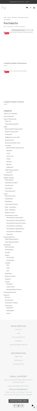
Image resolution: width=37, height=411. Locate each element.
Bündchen (9, 150)
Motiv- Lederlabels (10, 207)
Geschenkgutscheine (10, 292)
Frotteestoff (8, 134)
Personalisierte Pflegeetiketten (15, 228)
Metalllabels (8, 201)
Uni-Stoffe (8, 145)
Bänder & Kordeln (10, 276)
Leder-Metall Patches (11, 204)
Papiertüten (9, 307)
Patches (7, 282)
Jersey (8, 153)
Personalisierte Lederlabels (14, 226)
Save (7, 33)
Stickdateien (8, 188)
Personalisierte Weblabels (14, 231)
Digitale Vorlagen (9, 177)
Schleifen (8, 263)
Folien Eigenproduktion (11, 124)
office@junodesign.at (18, 389)
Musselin (8, 161)
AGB (18, 333)
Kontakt (18, 329)
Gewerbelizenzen (10, 191)
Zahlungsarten (18, 337)
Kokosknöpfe (10, 260)
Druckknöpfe (10, 257)
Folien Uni (8, 121)
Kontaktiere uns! (18, 401)
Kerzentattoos (9, 300)
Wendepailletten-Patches (13, 289)
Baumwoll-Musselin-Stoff (12, 143)
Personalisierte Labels (11, 215)
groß (7, 270)
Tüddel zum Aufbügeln (10, 113)
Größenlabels (9, 198)
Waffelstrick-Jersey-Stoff (12, 137)
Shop (9, 17)
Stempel (7, 252)
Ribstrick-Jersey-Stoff (11, 131)
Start (5, 17)
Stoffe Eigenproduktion (11, 170)
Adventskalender (9, 116)
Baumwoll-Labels (10, 196)
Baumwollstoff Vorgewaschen (14, 129)
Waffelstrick (9, 167)
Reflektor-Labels (10, 212)
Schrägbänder (9, 249)
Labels (6, 194)
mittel (8, 268)
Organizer (8, 279)
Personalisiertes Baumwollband (15, 220)
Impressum (18, 360)
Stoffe (5, 127)
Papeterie (6, 295)
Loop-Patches (10, 287)
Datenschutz (18, 364)
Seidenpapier (10, 310)
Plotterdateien (9, 180)
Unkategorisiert (8, 175)
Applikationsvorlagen (11, 182)
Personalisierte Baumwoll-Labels (16, 223)
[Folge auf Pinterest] (22, 405)
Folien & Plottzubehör (10, 119)
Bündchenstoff (9, 140)
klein (7, 265)
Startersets (9, 234)
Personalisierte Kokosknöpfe (14, 217)
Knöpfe (7, 255)
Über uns (18, 356)
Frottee (8, 159)
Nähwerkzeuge (9, 247)
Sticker (8, 313)
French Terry (10, 156)
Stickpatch (9, 284)
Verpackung (8, 305)
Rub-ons (7, 297)
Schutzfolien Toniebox (11, 303)
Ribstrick (8, 164)
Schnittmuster (9, 185)
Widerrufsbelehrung (18, 345)
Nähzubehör (7, 245)
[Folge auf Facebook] (14, 405)
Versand (18, 341)
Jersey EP (9, 172)
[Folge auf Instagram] (18, 405)
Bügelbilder (8, 273)
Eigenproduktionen (9, 237)
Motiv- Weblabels (10, 210)
